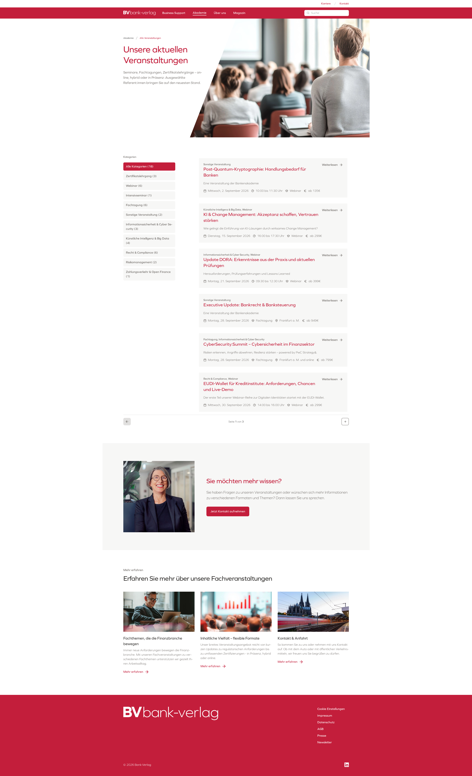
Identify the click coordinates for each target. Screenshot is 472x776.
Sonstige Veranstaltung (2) (144, 215)
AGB (320, 729)
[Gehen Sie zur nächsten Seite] (345, 421)
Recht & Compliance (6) (142, 253)
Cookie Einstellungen (331, 709)
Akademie (128, 38)
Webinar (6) (134, 186)
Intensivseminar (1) (139, 195)
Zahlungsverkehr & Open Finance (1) (148, 274)
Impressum (324, 715)
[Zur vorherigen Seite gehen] (127, 421)
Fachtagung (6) (136, 205)
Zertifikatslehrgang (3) (141, 176)
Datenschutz (326, 722)
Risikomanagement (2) (141, 262)
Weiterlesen (330, 165)
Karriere (326, 3)
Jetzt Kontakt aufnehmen (227, 511)
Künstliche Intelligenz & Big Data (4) (147, 241)
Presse (321, 735)
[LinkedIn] (346, 764)
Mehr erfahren (133, 672)
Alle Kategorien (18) (139, 166)
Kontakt (344, 3)
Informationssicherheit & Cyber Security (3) (149, 227)
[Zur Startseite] (139, 13)
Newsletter (324, 742)
